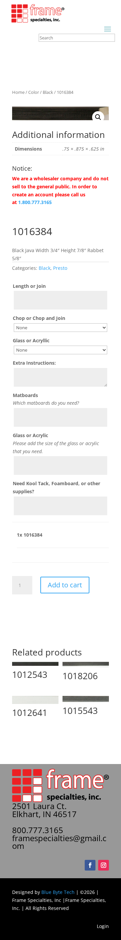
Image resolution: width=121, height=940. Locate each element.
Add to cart (65, 584)
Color (33, 92)
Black (48, 92)
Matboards (25, 395)
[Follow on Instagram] (103, 865)
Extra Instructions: (34, 363)
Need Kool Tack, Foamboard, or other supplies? (56, 487)
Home (18, 92)
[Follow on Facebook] (90, 865)
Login (103, 926)
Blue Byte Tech (58, 892)
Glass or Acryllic (31, 340)
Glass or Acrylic (30, 435)
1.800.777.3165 (35, 202)
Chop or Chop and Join (39, 318)
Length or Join (29, 286)
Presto (60, 268)
